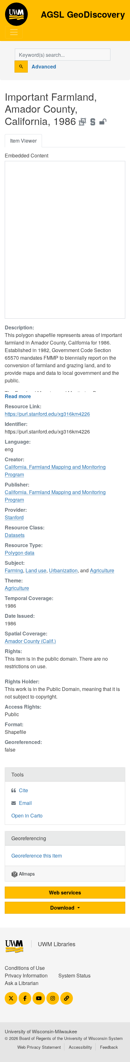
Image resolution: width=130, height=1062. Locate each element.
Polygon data (19, 552)
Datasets (15, 535)
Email (25, 802)
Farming (14, 570)
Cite (23, 790)
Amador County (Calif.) (30, 641)
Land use (36, 570)
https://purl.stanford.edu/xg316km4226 (47, 413)
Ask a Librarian (21, 983)
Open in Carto (27, 815)
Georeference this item (36, 855)
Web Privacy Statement (39, 1047)
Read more (18, 396)
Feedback (109, 1047)
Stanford (14, 517)
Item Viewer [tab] (23, 140)
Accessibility (80, 1047)
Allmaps (26, 873)
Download (63, 907)
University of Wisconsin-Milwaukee (41, 1031)
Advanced (44, 66)
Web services (65, 892)
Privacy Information (26, 975)
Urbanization (63, 570)
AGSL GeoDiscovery (16, 16)
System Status (74, 975)
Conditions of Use (25, 967)
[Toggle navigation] (14, 32)
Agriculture (102, 570)
